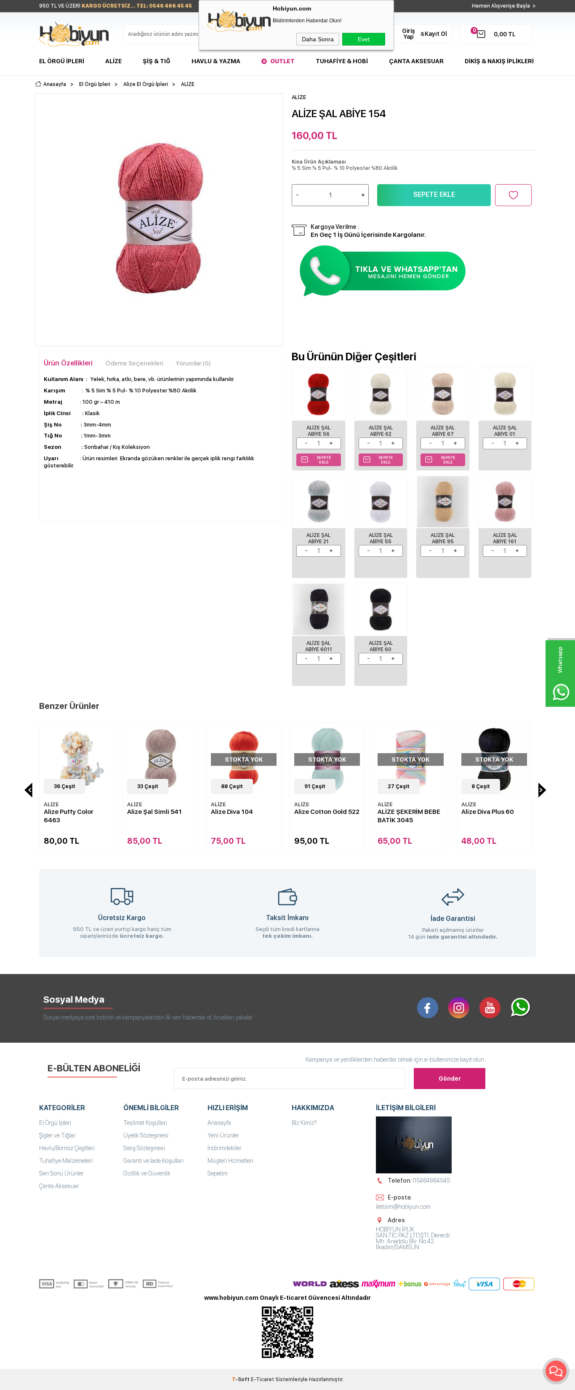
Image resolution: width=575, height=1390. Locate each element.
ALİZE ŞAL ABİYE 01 (505, 431)
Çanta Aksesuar (416, 61)
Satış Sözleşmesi (144, 1148)
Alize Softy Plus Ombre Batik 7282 (501, 816)
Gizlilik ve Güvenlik (146, 1173)
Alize (113, 61)
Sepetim (218, 1173)
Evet (364, 39)
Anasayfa (219, 1122)
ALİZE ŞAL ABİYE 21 (318, 538)
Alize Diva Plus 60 (417, 812)
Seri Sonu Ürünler (61, 1173)
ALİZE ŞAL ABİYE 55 (381, 538)
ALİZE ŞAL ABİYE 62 (381, 431)
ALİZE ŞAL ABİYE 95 (443, 538)
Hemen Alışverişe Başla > (504, 6)
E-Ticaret (262, 1379)
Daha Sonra (318, 39)
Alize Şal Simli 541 (84, 812)
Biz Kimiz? (304, 1122)
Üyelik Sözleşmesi (145, 1135)
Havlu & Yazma (216, 61)
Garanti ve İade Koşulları (153, 1160)
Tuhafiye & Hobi (342, 61)
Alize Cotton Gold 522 (256, 812)
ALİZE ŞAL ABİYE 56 (318, 431)
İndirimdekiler (225, 1148)
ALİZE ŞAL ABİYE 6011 (318, 646)
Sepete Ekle (434, 195)
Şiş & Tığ (156, 61)
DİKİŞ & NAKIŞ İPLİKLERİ (499, 61)
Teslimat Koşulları (145, 1122)
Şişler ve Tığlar (57, 1135)
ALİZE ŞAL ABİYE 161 (505, 538)
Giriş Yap (408, 34)
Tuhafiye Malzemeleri (66, 1160)
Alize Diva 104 (161, 812)
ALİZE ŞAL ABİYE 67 (443, 431)
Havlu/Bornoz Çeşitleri (67, 1148)
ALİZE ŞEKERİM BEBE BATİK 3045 (338, 816)
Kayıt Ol (436, 34)
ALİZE (64, 804)
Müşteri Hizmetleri (230, 1160)
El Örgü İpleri (61, 61)
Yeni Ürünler (223, 1135)
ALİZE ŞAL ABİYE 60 (381, 646)
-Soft (241, 1379)
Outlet (282, 61)
